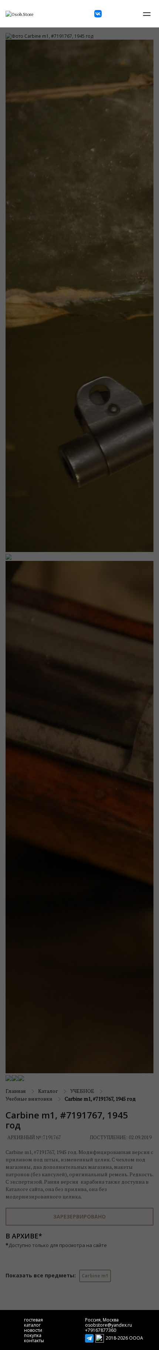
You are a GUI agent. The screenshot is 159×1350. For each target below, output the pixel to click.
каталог (32, 1325)
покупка (32, 1335)
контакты (34, 1340)
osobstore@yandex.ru (108, 1325)
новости (33, 1330)
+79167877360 (100, 1330)
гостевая (33, 1320)
